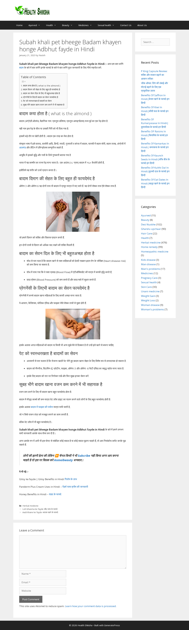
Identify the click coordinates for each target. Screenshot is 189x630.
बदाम (21, 67)
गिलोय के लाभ (71, 479)
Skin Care (146, 287)
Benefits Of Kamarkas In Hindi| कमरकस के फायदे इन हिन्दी (155, 147)
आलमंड (22, 147)
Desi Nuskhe (148, 224)
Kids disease (148, 260)
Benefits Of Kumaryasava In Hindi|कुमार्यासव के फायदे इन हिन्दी (154, 123)
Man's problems (150, 269)
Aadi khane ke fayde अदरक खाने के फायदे (40, 512)
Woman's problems (152, 309)
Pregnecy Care (149, 278)
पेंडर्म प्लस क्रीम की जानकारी (75, 486)
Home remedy (149, 247)
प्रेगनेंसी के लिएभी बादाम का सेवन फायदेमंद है (40, 97)
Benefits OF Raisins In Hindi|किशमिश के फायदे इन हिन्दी (154, 135)
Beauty (65, 25)
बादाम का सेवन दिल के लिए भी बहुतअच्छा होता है (41, 93)
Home (19, 25)
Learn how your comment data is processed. (91, 606)
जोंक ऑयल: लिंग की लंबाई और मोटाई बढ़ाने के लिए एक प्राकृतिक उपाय (154, 86)
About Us (142, 25)
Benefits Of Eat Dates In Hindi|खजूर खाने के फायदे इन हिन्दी (155, 183)
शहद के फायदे (55, 494)
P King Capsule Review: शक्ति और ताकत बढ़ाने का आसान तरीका (154, 74)
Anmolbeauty (63, 460)
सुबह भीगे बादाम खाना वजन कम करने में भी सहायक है (43, 104)
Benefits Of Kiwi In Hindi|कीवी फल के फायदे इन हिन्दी (154, 111)
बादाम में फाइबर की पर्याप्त (42, 407)
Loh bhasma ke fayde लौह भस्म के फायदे (39, 509)
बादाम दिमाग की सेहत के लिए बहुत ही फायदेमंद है (41, 89)
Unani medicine (150, 291)
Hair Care (146, 233)
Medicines (83, 25)
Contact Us (125, 25)
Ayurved (32, 25)
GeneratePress (112, 625)
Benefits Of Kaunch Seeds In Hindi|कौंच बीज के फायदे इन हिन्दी (155, 159)
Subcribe (84, 455)
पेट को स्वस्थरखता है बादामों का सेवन (37, 100)
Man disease (148, 264)
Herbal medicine (30, 505)
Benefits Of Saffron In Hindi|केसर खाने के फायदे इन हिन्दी (155, 99)
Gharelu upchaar (151, 229)
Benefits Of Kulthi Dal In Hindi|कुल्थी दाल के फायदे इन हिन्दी (155, 171)
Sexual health (104, 25)
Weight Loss (148, 300)
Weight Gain (148, 296)
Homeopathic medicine (154, 251)
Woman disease (150, 305)
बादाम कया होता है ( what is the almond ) (41, 85)
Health (49, 25)
